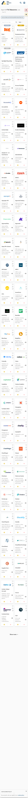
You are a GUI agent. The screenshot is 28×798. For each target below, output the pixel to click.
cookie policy (21, 795)
